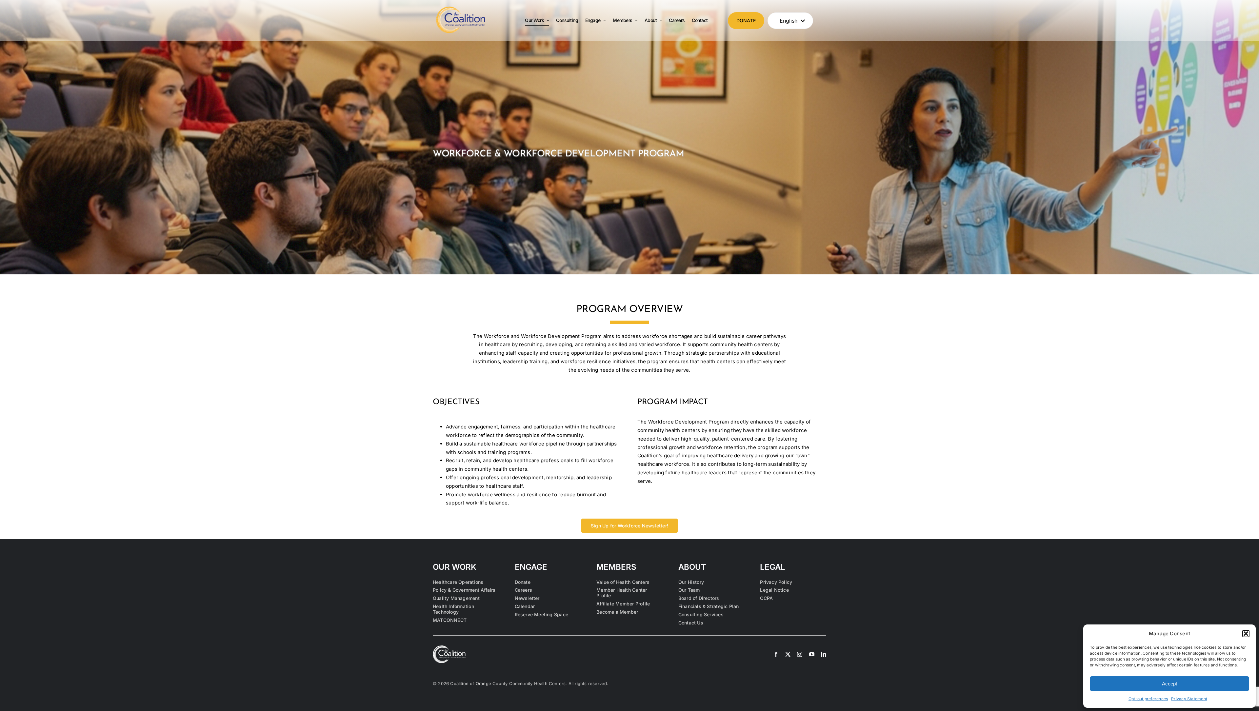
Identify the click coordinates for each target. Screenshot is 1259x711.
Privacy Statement (1189, 698)
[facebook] (776, 654)
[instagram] (799, 654)
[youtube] (811, 654)
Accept (1169, 683)
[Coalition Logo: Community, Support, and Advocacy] (460, 9)
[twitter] (787, 654)
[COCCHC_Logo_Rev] (449, 648)
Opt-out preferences (1148, 698)
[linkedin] (823, 654)
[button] (1246, 633)
